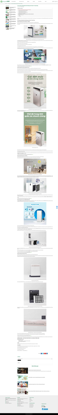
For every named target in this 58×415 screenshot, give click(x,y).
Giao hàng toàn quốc (31, 404)
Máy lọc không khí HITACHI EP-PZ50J (22, 13)
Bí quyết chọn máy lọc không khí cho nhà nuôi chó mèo (12, 7)
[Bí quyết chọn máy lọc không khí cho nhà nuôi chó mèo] (22, 370)
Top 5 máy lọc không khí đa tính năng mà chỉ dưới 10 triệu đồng (12, 16)
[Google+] (44, 353)
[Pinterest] (45, 353)
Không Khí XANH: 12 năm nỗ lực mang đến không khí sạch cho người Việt (12, 9)
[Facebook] (41, 353)
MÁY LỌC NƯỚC (39, 1)
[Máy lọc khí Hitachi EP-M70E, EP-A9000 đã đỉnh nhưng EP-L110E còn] (7, 19)
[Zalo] (57, 208)
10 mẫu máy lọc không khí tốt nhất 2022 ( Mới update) (12, 28)
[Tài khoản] (54, 1)
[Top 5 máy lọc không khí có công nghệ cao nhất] (7, 26)
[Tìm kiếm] (57, 1)
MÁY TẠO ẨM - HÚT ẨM (21, 1)
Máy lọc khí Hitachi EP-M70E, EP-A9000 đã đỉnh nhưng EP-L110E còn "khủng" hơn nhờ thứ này (12, 19)
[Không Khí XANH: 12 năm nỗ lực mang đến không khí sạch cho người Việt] (22, 377)
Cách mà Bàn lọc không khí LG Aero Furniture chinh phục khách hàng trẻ (12, 14)
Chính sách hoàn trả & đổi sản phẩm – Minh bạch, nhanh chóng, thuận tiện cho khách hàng (12, 12)
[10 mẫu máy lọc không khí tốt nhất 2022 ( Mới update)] (7, 28)
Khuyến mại (30, 399)
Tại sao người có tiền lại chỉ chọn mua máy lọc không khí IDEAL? (12, 23)
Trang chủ (6, 3)
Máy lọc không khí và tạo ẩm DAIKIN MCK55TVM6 (23, 12)
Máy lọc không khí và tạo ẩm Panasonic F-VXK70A (23, 10)
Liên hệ (45, 1)
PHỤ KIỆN (34, 1)
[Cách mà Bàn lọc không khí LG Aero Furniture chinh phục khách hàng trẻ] (22, 384)
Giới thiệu (30, 398)
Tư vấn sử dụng (9, 3)
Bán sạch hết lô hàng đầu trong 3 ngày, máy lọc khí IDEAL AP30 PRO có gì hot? (12, 21)
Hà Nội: (19, 15)
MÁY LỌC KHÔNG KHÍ (14, 1)
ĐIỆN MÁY (28, 1)
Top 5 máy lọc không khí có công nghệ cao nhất (12, 25)
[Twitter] (42, 353)
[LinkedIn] (47, 353)
